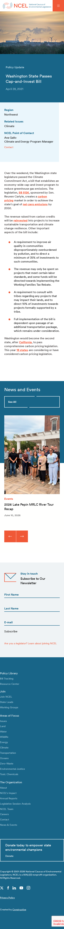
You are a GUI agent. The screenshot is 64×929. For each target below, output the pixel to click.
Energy (4, 742)
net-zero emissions (35, 204)
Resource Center (9, 683)
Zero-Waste (6, 763)
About (3, 787)
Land (3, 726)
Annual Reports (8, 798)
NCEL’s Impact (8, 792)
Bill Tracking (6, 678)
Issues (3, 720)
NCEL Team (6, 808)
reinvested (21, 220)
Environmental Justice (12, 768)
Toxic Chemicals (9, 774)
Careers (4, 814)
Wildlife (4, 736)
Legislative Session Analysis (15, 803)
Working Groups (9, 707)
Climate (4, 747)
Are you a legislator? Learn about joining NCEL (30, 643)
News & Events (8, 824)
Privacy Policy (7, 897)
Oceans (4, 758)
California (25, 342)
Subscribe (10, 631)
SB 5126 (24, 192)
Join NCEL (6, 696)
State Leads (6, 701)
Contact (8, 147)
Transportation (8, 752)
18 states (22, 350)
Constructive (19, 909)
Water (3, 731)
